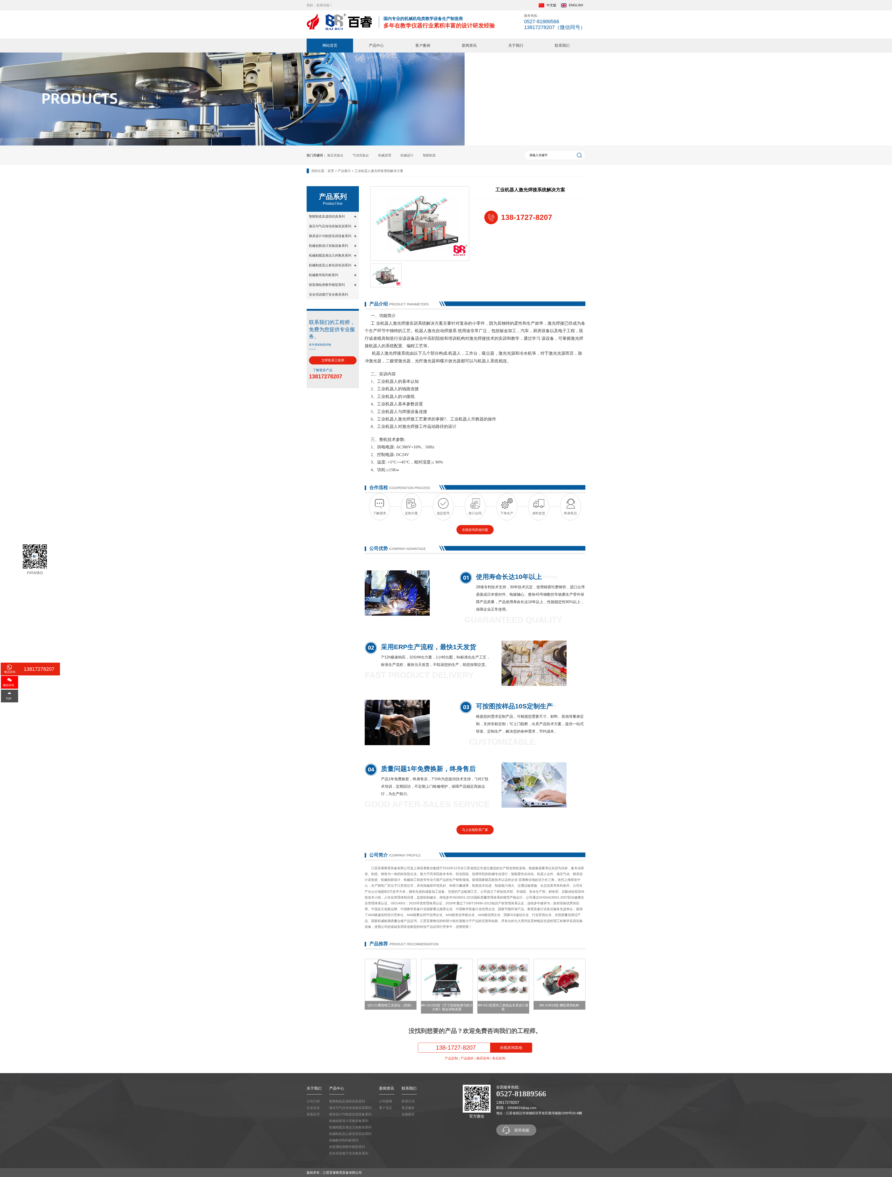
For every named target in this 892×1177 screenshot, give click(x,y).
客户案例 (422, 45)
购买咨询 (482, 1058)
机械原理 (384, 155)
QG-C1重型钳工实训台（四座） (390, 1005)
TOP (8, 698)
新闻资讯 (469, 45)
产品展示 (344, 171)
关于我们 (515, 45)
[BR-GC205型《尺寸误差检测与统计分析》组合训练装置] (447, 980)
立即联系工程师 (332, 360)
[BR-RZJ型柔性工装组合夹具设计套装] (503, 980)
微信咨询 (8, 685)
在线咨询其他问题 (475, 530)
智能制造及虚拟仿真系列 (347, 1101)
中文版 (551, 5)
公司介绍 (313, 1101)
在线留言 (408, 1114)
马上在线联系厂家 (475, 830)
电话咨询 (9, 672)
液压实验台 (335, 155)
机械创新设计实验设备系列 (348, 1121)
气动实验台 (361, 155)
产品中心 (376, 45)
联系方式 (408, 1101)
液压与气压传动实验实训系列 (350, 1108)
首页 (331, 171)
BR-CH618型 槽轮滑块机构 (559, 1005)
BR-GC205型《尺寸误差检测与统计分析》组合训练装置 (447, 1007)
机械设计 (406, 155)
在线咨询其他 (511, 1048)
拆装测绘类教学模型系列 (347, 1147)
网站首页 (329, 45)
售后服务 (408, 1108)
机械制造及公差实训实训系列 (350, 1134)
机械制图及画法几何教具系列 (350, 1127)
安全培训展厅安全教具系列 (328, 294)
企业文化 (313, 1108)
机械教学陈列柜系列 (343, 1140)
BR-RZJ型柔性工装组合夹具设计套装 (503, 1007)
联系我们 (562, 45)
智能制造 (429, 155)
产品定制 (451, 1058)
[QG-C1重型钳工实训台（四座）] (390, 980)
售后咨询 (498, 1058)
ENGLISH (576, 5)
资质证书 (313, 1114)
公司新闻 (385, 1101)
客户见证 (385, 1108)
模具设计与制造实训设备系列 (350, 1114)
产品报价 (467, 1058)
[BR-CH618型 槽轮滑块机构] (559, 980)
